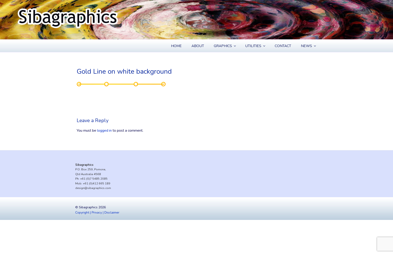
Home (176, 45)
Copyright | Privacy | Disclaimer (97, 212)
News (306, 45)
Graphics (223, 45)
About (197, 45)
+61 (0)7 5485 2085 (94, 179)
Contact (283, 45)
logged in (104, 130)
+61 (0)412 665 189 (96, 183)
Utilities (253, 45)
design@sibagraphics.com (93, 188)
